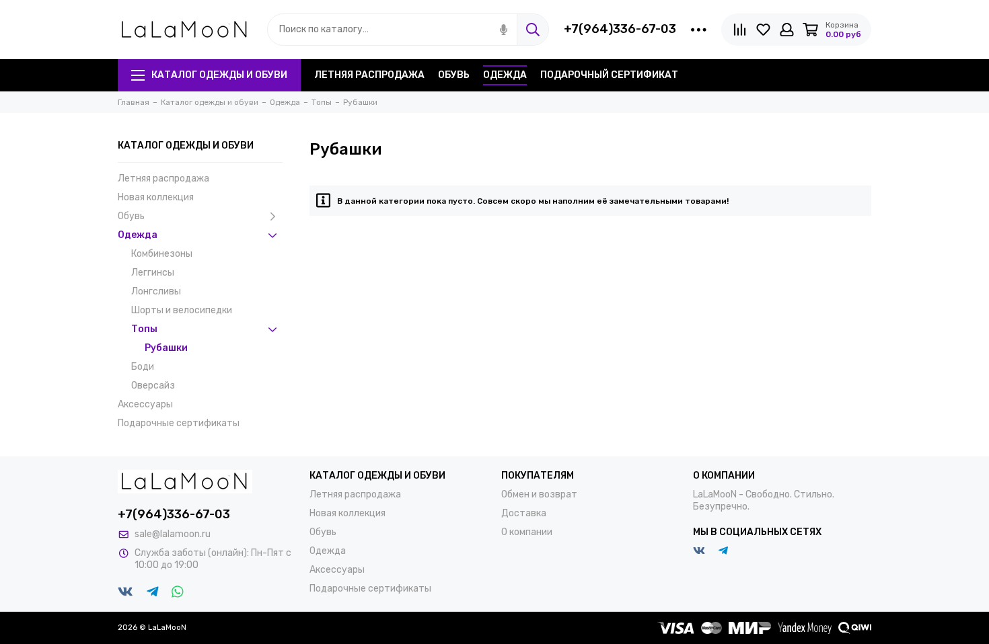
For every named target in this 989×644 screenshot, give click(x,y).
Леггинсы (152, 272)
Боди (142, 366)
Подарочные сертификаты (179, 423)
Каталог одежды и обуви (219, 75)
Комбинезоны (161, 253)
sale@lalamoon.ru (173, 534)
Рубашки (166, 348)
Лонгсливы (156, 291)
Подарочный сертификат (609, 75)
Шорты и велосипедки (181, 310)
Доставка (523, 513)
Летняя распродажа (369, 75)
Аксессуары (145, 404)
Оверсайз (153, 385)
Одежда (505, 75)
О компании (526, 532)
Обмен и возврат (539, 494)
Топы (144, 329)
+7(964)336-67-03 (620, 29)
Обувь (454, 75)
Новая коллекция (156, 197)
